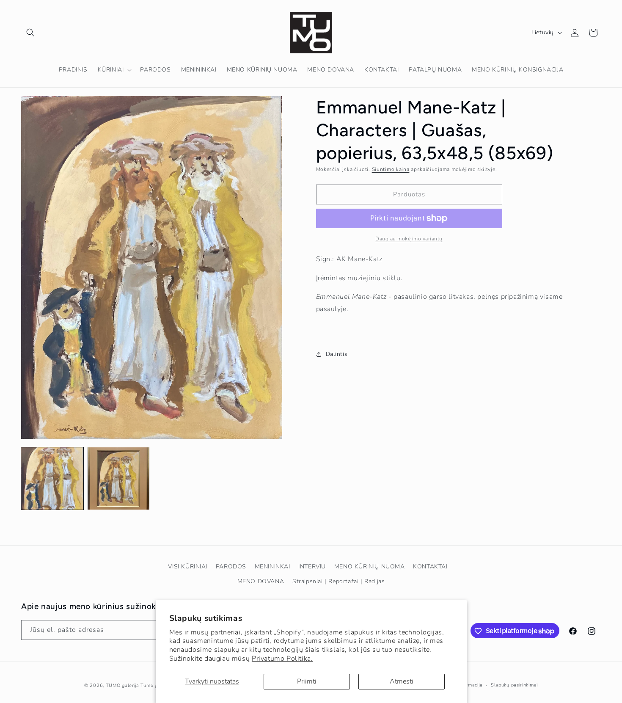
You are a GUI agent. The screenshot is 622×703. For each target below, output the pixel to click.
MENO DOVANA (260, 581)
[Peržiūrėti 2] (119, 478)
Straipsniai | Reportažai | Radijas (338, 581)
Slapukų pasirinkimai (514, 684)
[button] (30, 32)
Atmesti (401, 681)
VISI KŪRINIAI (187, 566)
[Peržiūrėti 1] (52, 478)
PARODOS (231, 566)
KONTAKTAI (430, 566)
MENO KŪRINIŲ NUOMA (369, 566)
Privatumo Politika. (282, 658)
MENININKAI (272, 566)
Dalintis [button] (337, 354)
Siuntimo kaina (391, 169)
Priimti (307, 681)
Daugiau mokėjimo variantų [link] (409, 238)
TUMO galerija (122, 685)
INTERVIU (312, 566)
